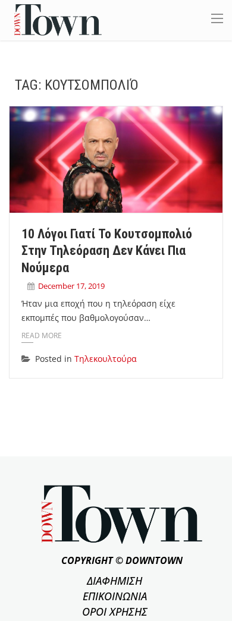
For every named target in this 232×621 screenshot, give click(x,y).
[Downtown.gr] (58, 19)
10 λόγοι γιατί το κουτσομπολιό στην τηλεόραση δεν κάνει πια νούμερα (106, 250)
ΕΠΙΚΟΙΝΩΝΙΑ (115, 596)
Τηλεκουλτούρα (105, 358)
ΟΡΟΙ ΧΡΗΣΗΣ (115, 611)
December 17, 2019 (71, 285)
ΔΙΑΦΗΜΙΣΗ (114, 580)
